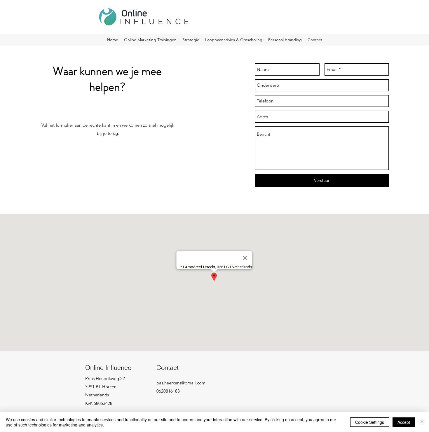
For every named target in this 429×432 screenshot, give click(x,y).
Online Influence (108, 367)
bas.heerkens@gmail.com (180, 383)
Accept (403, 422)
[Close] (421, 422)
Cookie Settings (369, 422)
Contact (167, 367)
